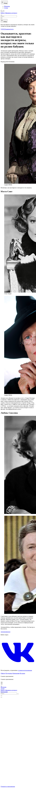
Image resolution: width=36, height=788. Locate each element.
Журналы (7, 6)
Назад (5, 3)
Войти (3, 13)
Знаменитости (9, 29)
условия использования (25, 670)
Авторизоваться (5, 632)
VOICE (3, 29)
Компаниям (16, 673)
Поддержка (9, 673)
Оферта (3, 673)
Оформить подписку (11, 13)
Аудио (6, 8)
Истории (22, 673)
